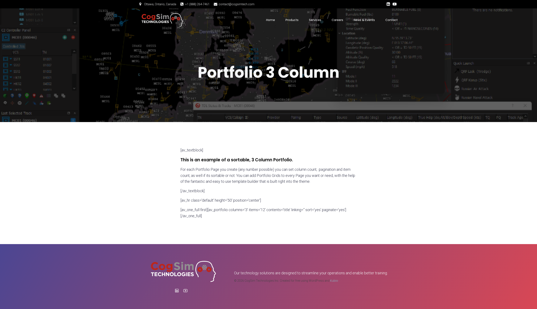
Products (291, 20)
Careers (337, 20)
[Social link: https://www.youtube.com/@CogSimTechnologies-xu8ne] (394, 4)
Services (315, 20)
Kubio (334, 281)
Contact (391, 20)
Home (270, 20)
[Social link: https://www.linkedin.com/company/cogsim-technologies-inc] (388, 4)
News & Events (364, 20)
